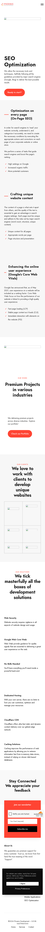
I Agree (22, 884)
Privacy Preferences (22, 889)
